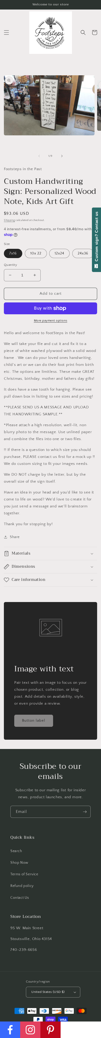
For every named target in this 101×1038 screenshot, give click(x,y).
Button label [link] (33, 720)
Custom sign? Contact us (96, 237)
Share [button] (15, 537)
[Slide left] (39, 156)
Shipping (9, 220)
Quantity (10, 265)
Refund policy (22, 886)
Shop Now (19, 863)
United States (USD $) (47, 992)
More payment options (50, 320)
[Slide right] (62, 156)
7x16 (13, 253)
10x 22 (35, 253)
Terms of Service (24, 874)
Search (16, 851)
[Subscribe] (84, 812)
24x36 (83, 253)
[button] (6, 32)
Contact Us (19, 898)
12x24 (59, 253)
